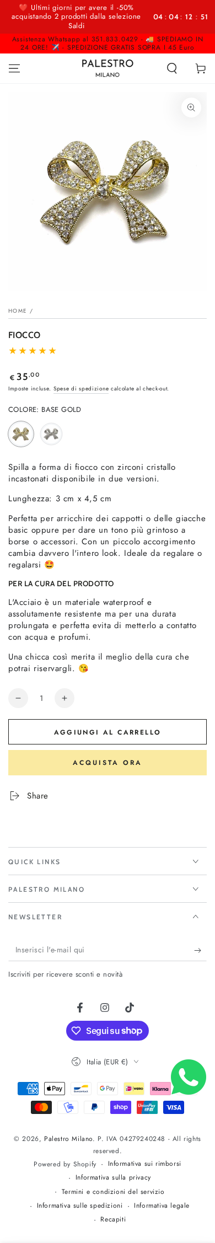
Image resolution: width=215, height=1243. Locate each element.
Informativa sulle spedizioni (80, 1205)
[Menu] (14, 68)
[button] (172, 68)
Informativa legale (162, 1205)
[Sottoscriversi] (200, 950)
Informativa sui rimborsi (144, 1164)
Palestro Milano (68, 1139)
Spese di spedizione (81, 388)
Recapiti (113, 1219)
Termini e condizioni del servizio (113, 1192)
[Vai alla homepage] (108, 68)
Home (17, 311)
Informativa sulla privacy (113, 1177)
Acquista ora (107, 763)
